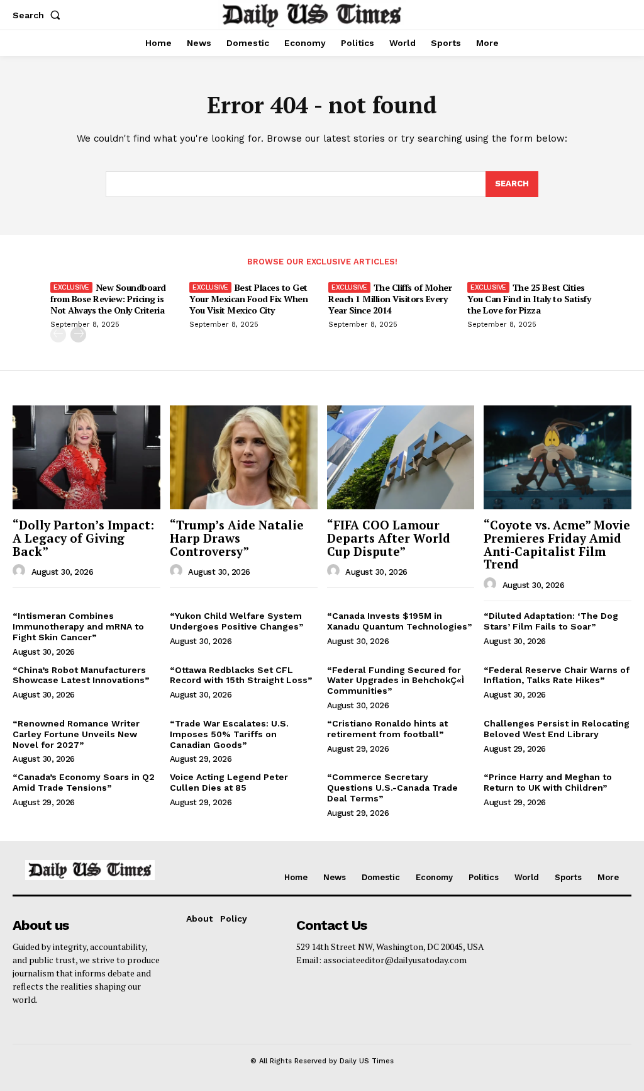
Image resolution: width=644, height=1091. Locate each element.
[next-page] (78, 334)
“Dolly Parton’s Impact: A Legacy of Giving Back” (83, 538)
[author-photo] (21, 571)
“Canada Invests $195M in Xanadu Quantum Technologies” (399, 621)
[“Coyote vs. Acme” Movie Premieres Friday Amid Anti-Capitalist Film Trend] (557, 457)
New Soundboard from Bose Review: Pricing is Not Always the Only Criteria (108, 298)
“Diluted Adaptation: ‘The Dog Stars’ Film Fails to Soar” (551, 621)
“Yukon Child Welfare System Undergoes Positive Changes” (236, 621)
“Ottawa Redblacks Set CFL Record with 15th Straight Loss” (241, 675)
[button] (39, 15)
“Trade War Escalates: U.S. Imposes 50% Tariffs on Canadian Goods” (229, 734)
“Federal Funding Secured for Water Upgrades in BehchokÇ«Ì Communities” (395, 680)
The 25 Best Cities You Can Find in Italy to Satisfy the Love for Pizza (529, 298)
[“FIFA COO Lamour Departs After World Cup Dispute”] (401, 457)
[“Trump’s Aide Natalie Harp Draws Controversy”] (244, 457)
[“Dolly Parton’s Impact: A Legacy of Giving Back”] (86, 457)
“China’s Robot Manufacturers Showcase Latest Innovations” (81, 675)
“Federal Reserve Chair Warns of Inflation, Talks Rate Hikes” (557, 675)
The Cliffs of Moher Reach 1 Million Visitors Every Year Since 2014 (390, 298)
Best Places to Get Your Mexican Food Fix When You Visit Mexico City (248, 298)
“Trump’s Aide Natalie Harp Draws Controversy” (237, 538)
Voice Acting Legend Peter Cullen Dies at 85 (229, 782)
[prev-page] (58, 334)
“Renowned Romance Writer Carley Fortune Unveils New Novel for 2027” (76, 734)
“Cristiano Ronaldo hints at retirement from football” (387, 728)
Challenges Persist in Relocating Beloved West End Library (557, 728)
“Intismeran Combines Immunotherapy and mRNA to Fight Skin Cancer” (78, 626)
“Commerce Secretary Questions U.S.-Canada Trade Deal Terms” (392, 787)
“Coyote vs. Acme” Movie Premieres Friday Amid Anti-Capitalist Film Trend (557, 544)
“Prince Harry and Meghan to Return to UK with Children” (548, 782)
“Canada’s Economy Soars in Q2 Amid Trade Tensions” (84, 782)
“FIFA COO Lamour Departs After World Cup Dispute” (388, 538)
